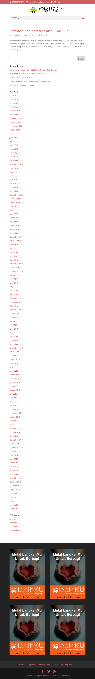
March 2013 (14, 463)
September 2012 (16, 486)
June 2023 (14, 168)
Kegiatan (31, 664)
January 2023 (15, 187)
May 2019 (13, 248)
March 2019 (14, 256)
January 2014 (15, 432)
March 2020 (14, 229)
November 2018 (16, 264)
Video (12, 534)
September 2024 (16, 126)
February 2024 (15, 153)
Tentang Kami (44, 664)
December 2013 (16, 436)
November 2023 (16, 164)
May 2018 (13, 287)
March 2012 (14, 509)
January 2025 (15, 110)
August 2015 (15, 390)
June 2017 (14, 329)
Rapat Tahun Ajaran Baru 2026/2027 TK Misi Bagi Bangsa (33, 70)
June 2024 (14, 137)
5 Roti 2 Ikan (17, 35)
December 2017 (16, 306)
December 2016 (16, 344)
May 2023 (13, 172)
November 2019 (16, 237)
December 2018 (16, 260)
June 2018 (14, 283)
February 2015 (15, 405)
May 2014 (13, 424)
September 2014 (16, 413)
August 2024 (15, 130)
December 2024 (16, 114)
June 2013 (14, 455)
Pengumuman (15, 526)
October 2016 (15, 352)
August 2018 (15, 275)
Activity (40, 35)
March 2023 (14, 179)
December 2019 (16, 233)
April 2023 (14, 176)
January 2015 (15, 409)
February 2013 (15, 466)
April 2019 (14, 252)
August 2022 (15, 202)
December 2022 (16, 191)
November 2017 (16, 310)
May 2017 (13, 332)
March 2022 (14, 218)
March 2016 (14, 375)
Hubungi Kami (67, 664)
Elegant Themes (42, 675)
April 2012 (14, 505)
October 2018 (15, 267)
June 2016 (14, 363)
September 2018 (16, 271)
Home (21, 664)
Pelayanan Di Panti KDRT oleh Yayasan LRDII (28, 74)
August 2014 (15, 417)
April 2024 (14, 145)
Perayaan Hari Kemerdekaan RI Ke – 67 (39, 31)
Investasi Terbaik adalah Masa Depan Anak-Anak (30, 81)
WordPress (65, 675)
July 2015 (13, 394)
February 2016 (15, 378)
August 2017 (15, 321)
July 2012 (13, 493)
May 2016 (13, 367)
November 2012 (16, 478)
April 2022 (14, 214)
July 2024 (13, 133)
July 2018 (13, 279)
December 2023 (16, 160)
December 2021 (16, 221)
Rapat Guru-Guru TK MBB (20, 77)
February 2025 (15, 107)
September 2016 (16, 355)
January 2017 (15, 340)
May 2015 (13, 401)
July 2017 (13, 325)
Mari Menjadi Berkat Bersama (22, 85)
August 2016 (15, 359)
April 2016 (14, 371)
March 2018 (14, 294)
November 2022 (16, 195)
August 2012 (15, 489)
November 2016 (16, 348)
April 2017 (14, 336)
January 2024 (15, 156)
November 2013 (16, 440)
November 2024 (16, 118)
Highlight (47, 35)
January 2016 (15, 382)
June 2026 (14, 99)
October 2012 (15, 482)
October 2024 (15, 122)
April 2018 (14, 290)
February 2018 (15, 298)
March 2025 (14, 103)
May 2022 (13, 210)
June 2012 (14, 497)
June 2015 (14, 398)
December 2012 (16, 474)
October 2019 (15, 241)
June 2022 (14, 206)
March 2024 (14, 149)
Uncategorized (16, 530)
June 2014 (14, 421)
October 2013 (15, 443)
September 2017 (16, 317)
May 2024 (13, 141)
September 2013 (16, 447)
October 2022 (15, 198)
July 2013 (13, 451)
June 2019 (14, 244)
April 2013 (14, 459)
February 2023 (15, 183)
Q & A (55, 664)
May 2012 (13, 501)
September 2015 (16, 386)
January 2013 (15, 470)
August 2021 (15, 225)
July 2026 (13, 95)
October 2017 (15, 313)
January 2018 (15, 302)
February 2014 (15, 428)
